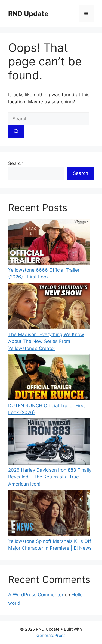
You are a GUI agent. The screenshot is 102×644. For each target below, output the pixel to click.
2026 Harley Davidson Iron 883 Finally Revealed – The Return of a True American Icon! (49, 477)
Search (15, 163)
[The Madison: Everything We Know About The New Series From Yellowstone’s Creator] (49, 307)
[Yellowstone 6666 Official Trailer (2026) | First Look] (49, 243)
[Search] (16, 131)
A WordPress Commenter (35, 594)
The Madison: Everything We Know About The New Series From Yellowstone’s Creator (46, 341)
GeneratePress (51, 635)
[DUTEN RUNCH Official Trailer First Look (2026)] (49, 378)
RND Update (28, 14)
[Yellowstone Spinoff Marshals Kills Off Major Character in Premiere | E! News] (49, 514)
